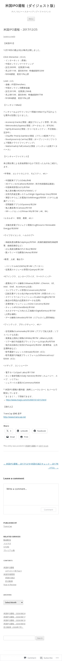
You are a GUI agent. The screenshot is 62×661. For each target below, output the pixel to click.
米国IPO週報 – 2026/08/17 (14, 617)
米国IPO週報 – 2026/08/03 (14, 623)
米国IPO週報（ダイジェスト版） (31, 5)
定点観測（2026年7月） (13, 627)
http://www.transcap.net (14, 417)
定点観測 (9, 581)
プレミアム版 (9, 550)
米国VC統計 (10, 577)
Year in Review (9, 584)
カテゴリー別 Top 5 (13, 571)
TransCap (7, 526)
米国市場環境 (9, 574)
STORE (6, 547)
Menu (31, 19)
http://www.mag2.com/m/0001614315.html (26, 399)
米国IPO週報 (30, 446)
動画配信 (7, 540)
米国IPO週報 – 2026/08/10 (14, 620)
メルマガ (7, 543)
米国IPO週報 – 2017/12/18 (17, 463)
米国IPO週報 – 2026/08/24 (14, 613)
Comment (48, 509)
